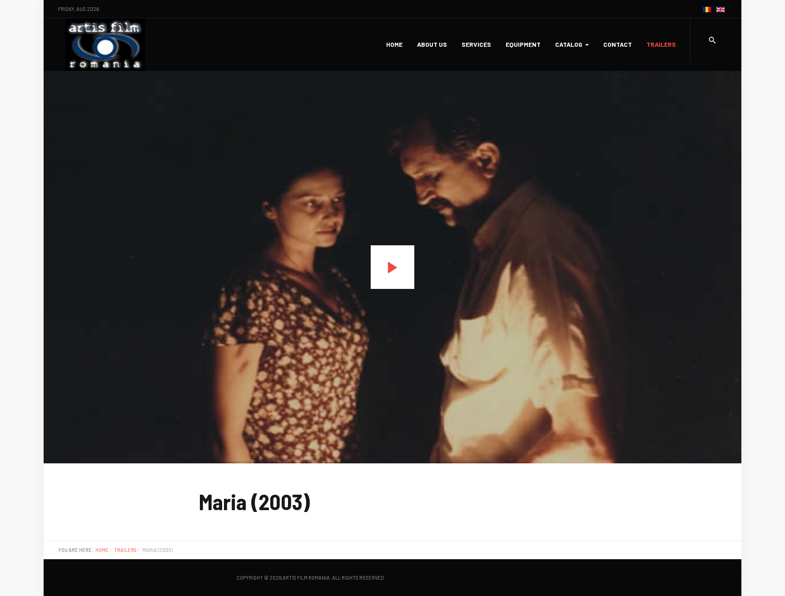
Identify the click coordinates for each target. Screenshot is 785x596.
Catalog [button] (568, 44)
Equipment (523, 44)
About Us (432, 44)
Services (476, 44)
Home (394, 44)
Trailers (661, 44)
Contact (617, 44)
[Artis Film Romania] (105, 44)
